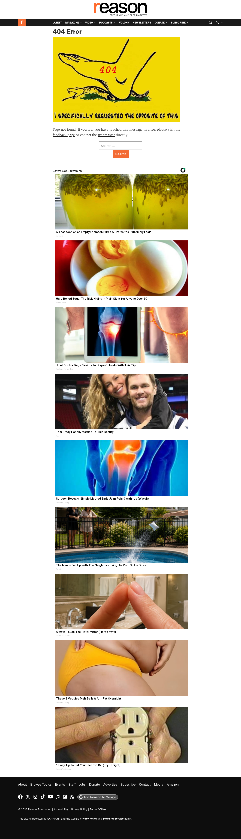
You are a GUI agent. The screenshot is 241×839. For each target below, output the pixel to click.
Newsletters (142, 22)
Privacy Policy (79, 809)
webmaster (106, 135)
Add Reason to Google (99, 797)
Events (60, 784)
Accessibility (61, 809)
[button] (219, 22)
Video (89, 22)
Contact (144, 784)
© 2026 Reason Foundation (34, 809)
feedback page (64, 135)
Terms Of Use (98, 809)
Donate (160, 22)
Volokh (124, 22)
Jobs (82, 784)
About (22, 784)
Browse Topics (41, 784)
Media (158, 784)
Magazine (72, 22)
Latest (57, 22)
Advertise (110, 784)
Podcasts (106, 22)
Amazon (173, 784)
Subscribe (178, 22)
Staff (72, 784)
